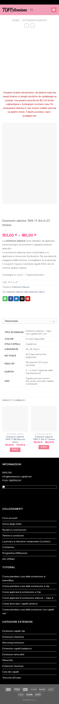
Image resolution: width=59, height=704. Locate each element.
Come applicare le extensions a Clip (21, 592)
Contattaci (8, 547)
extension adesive (15, 292)
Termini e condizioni (13, 535)
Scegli (15, 450)
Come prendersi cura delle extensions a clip (25, 586)
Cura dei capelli (10, 671)
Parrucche (7, 660)
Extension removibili (13, 654)
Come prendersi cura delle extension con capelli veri (28, 611)
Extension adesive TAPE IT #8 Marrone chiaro (15, 439)
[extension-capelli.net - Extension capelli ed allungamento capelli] (14, 10)
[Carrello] (54, 9)
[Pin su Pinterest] (27, 298)
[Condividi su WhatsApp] (5, 298)
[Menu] (31, 9)
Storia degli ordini (12, 523)
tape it (42, 292)
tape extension (31, 292)
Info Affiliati (8, 559)
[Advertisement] (29, 59)
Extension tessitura (12, 666)
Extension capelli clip (13, 631)
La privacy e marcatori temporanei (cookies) (26, 541)
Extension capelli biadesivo (17, 648)
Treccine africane (11, 677)
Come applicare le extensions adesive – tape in (27, 597)
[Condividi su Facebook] (10, 298)
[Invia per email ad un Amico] (22, 298)
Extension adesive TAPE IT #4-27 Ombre (44, 438)
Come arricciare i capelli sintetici (20, 603)
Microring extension (13, 642)
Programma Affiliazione (14, 553)
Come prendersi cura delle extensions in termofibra (24, 578)
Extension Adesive (35, 20)
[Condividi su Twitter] (16, 298)
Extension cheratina (13, 636)
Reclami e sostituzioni (14, 529)
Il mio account (10, 518)
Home (15, 20)
